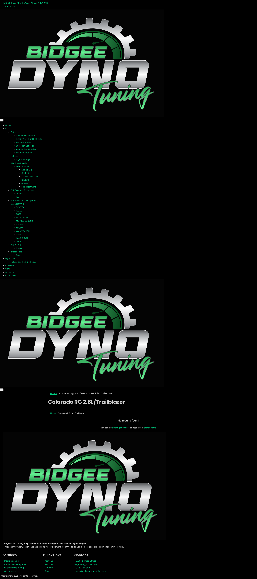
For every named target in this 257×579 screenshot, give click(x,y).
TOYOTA (20, 207)
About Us (9, 272)
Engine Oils (26, 169)
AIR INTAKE (16, 245)
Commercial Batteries (26, 135)
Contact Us (10, 275)
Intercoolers (16, 251)
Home (8, 125)
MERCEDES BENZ (24, 221)
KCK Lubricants (23, 166)
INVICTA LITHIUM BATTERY (29, 139)
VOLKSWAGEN (23, 231)
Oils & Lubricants (19, 163)
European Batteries (25, 146)
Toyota (19, 193)
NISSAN (20, 224)
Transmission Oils (29, 176)
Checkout (9, 265)
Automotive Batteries (26, 149)
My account (10, 258)
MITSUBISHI (22, 217)
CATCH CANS (17, 204)
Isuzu (18, 197)
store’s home (150, 427)
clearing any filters (121, 427)
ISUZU (19, 210)
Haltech (14, 156)
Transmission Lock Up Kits (23, 200)
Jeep (18, 241)
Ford (18, 255)
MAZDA (19, 227)
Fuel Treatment (28, 186)
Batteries (15, 132)
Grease (24, 183)
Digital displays (23, 159)
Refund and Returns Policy (23, 262)
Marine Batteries (24, 152)
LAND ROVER (22, 238)
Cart (7, 268)
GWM (18, 234)
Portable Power (23, 142)
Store (8, 129)
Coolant (25, 173)
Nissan (19, 248)
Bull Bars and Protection (22, 190)
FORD (19, 214)
